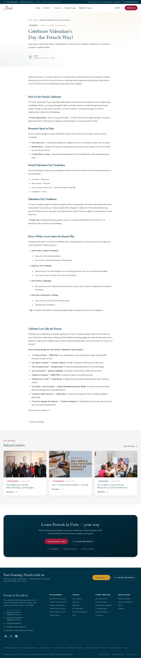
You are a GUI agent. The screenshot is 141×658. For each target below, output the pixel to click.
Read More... (10, 492)
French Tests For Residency (74, 648)
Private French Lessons (58, 602)
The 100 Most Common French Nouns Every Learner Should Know (112, 486)
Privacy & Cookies (124, 599)
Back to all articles (37, 422)
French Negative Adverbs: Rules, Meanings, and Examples (20, 486)
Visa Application (101, 609)
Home (38, 8)
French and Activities (79, 612)
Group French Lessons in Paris (95, 648)
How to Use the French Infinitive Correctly (70, 485)
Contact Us (99, 615)
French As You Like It (16, 595)
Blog (35, 20)
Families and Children (57, 605)
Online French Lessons (58, 609)
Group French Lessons (58, 599)
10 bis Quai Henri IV (12, 2)
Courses (46, 8)
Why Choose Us (101, 599)
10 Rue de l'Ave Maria (26, 2)
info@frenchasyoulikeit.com (16, 627)
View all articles (129, 446)
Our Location (77, 599)
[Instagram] (11, 636)
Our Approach (77, 609)
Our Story (75, 605)
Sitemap (121, 609)
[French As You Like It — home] (9, 7)
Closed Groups (70, 8)
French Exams (54, 615)
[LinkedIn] (16, 636)
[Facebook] (6, 636)
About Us (58, 8)
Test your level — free (56, 541)
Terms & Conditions (125, 602)
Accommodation (101, 602)
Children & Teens (85, 8)
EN (119, 8)
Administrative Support (103, 605)
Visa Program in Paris (57, 612)
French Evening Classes (29, 648)
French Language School (12, 648)
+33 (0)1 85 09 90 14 (131, 2)
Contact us (131, 8)
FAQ (119, 605)
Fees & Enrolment (101, 612)
